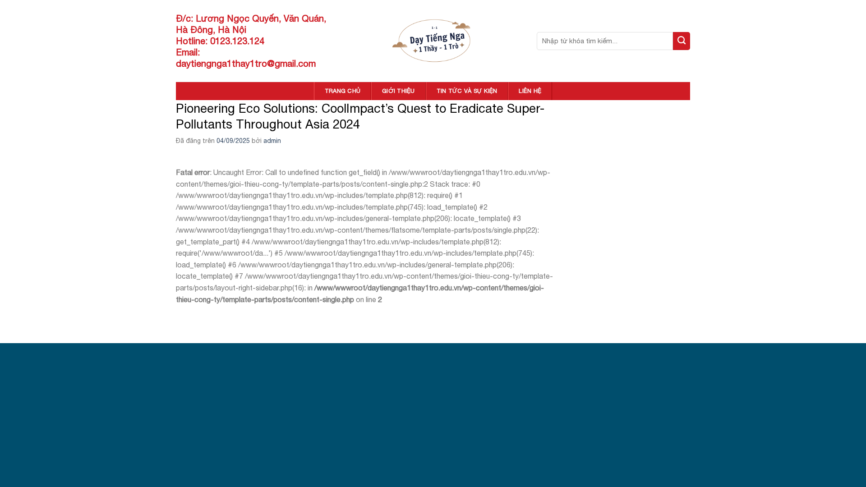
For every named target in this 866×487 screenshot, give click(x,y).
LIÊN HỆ (530, 90)
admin (272, 140)
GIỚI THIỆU (398, 90)
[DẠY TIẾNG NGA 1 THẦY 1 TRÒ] (433, 41)
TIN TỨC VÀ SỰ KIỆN (467, 90)
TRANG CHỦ (342, 90)
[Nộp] (681, 41)
